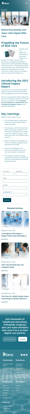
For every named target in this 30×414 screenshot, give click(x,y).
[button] (26, 3)
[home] (5, 3)
